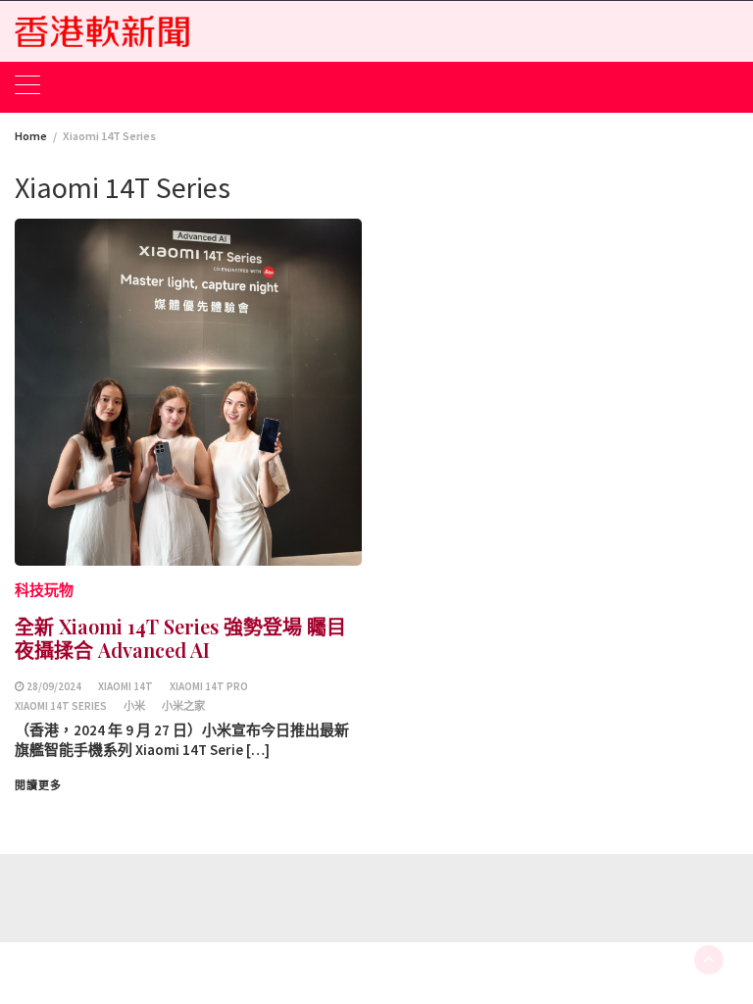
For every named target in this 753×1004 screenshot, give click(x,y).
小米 (134, 706)
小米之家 (183, 706)
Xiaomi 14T (125, 686)
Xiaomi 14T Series (61, 706)
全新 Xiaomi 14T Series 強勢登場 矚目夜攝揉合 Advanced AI (180, 638)
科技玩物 (44, 589)
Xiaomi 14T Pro (209, 686)
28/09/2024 (53, 686)
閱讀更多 (38, 785)
